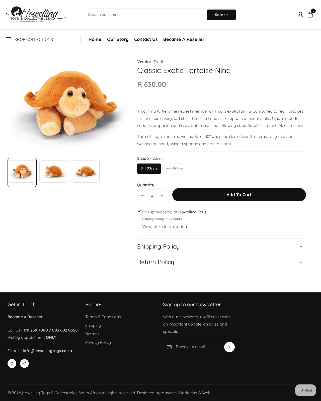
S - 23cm (150, 170)
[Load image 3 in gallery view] (85, 172)
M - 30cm (175, 170)
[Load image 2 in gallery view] (53, 172)
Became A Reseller (184, 39)
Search (221, 14)
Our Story (118, 39)
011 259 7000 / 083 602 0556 (50, 330)
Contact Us (146, 39)
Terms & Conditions (103, 316)
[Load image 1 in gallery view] (22, 172)
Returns (92, 333)
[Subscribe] (229, 347)
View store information (164, 226)
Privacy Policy (98, 342)
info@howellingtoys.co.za (47, 350)
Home (95, 39)
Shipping (93, 325)
